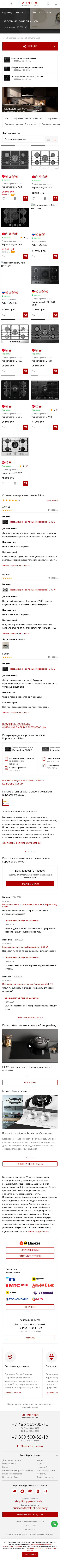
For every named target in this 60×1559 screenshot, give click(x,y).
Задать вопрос (30, 884)
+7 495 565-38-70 (30, 1424)
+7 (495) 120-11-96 (30, 1327)
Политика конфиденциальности (30, 1521)
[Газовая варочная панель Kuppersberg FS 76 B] (45, 334)
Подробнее (30, 1307)
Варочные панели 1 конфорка (28, 118)
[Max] (22, 1491)
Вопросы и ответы (46, 1470)
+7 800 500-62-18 (30, 1437)
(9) (57, 410)
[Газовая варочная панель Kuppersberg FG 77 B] (45, 390)
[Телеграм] (45, 1491)
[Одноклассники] (38, 1491)
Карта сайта (30, 1529)
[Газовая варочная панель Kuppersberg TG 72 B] (15, 390)
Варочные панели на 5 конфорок (20, 124)
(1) (27, 238)
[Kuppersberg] (30, 4)
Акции (40, 1460)
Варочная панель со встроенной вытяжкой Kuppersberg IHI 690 (29, 905)
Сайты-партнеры (45, 1477)
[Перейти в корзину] (56, 4)
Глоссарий (42, 1467)
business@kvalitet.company (30, 1508)
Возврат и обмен (10, 1477)
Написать (30, 1338)
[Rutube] (30, 1491)
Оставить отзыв (30, 1250)
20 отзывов (52, 500)
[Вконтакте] (14, 1491)
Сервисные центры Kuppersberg (17, 1470)
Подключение (9, 1464)
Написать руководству (30, 1514)
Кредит (6, 1467)
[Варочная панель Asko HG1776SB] (15, 275)
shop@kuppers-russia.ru (30, 1501)
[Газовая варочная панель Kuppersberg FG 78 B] (15, 218)
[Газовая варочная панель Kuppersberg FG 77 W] (15, 446)
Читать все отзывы (30, 1256)
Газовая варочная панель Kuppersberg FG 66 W (25, 947)
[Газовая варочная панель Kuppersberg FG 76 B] (15, 160)
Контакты (41, 1474)
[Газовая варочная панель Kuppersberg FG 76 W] (45, 160)
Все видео (30, 1082)
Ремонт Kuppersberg (12, 1474)
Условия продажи (30, 1525)
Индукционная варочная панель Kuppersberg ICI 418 (27, 984)
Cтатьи (40, 1464)
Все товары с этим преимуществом (21, 843)
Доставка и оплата (11, 1460)
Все (6, 118)
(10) (26, 466)
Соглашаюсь (30, 1554)
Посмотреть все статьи (30, 1164)
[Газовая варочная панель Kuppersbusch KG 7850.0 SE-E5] (45, 275)
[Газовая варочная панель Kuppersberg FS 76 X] (15, 334)
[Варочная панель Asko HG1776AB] (45, 218)
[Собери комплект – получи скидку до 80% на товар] (30, 99)
